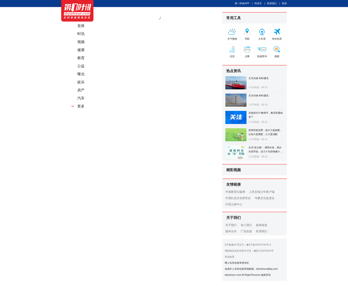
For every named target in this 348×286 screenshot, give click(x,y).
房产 (81, 90)
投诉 (284, 3)
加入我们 (246, 225)
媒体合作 (231, 231)
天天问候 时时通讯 (258, 78)
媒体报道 (261, 225)
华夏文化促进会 (264, 198)
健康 (81, 50)
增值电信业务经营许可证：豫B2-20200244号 (249, 250)
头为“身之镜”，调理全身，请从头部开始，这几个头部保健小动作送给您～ (265, 151)
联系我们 (272, 3)
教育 (81, 58)
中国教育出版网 (235, 191)
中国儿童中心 (233, 204)
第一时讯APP (242, 3)
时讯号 (258, 3)
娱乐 (81, 82)
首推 (81, 26)
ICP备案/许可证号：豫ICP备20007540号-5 (248, 244)
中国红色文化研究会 (238, 198)
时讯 (81, 34)
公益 (81, 66)
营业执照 (229, 256)
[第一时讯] (77, 11)
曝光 (81, 74)
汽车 (81, 98)
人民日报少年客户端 (261, 191)
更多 (81, 106)
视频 (81, 42)
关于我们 (231, 225)
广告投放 (246, 231)
